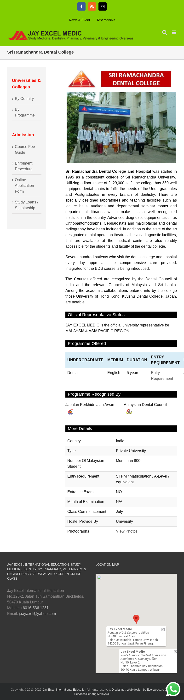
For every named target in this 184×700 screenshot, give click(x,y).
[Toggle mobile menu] (174, 32)
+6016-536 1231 (35, 608)
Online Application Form (24, 185)
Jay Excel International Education (65, 689)
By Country (24, 99)
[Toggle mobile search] (164, 32)
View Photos (127, 531)
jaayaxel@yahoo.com (37, 614)
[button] (136, 619)
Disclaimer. (119, 689)
